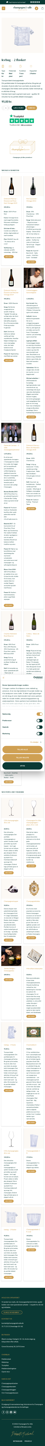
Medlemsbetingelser (9, 1368)
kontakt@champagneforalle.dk (13, 1323)
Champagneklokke (33, 901)
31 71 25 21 (6, 1326)
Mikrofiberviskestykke (34, 968)
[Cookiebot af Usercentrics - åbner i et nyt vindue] (33, 677)
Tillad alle (22, 749)
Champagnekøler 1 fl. (33, 1152)
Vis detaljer (34, 742)
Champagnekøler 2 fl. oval (33, 1230)
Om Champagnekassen (10, 1393)
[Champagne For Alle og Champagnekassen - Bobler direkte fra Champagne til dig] (22, 8)
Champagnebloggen (9, 1390)
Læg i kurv (19, 108)
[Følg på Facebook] (3, 1412)
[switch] (40, 720)
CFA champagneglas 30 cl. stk (11, 821)
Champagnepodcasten (10, 1383)
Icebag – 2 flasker (10, 1229)
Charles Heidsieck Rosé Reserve (10, 635)
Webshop (5, 1362)
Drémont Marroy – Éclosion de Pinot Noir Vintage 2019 (10, 201)
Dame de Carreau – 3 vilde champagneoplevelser (12, 447)
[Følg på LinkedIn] (11, 1412)
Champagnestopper (11, 901)
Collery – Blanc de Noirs (32, 635)
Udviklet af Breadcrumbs (22, 1427)
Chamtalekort (31, 1045)
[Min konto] (36, 8)
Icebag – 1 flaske (10, 1045)
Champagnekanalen (9, 1386)
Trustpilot (5, 1365)
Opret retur (6, 1372)
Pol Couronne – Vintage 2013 (32, 200)
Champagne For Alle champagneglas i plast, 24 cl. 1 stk (33, 822)
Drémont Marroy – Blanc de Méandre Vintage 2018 (33, 447)
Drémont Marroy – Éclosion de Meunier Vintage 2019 (11, 292)
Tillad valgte (22, 757)
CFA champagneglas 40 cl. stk (11, 1152)
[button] (3, 8)
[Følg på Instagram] (7, 1412)
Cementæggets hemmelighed (31, 291)
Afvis (22, 766)
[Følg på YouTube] (15, 1412)
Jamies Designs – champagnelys (10, 969)
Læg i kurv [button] (8, 256)
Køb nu (31, 108)
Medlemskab (6, 1359)
